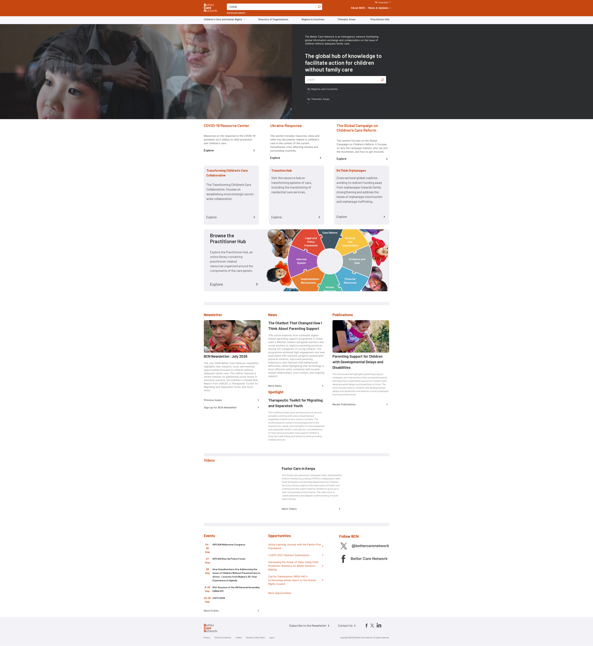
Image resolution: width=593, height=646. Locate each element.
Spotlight (276, 392)
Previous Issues (213, 400)
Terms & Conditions (222, 637)
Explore (209, 150)
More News (275, 385)
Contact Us (345, 625)
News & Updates (378, 7)
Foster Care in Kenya (298, 468)
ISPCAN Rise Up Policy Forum (228, 558)
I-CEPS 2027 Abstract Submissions (288, 555)
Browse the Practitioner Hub (228, 238)
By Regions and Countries (322, 89)
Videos (209, 460)
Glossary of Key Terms (255, 637)
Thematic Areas (346, 19)
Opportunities (279, 535)
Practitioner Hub (380, 19)
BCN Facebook (343, 559)
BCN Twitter (343, 545)
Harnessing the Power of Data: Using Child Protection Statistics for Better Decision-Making (293, 566)
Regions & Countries (313, 19)
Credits (239, 637)
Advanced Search (236, 12)
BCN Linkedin (378, 625)
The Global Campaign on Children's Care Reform (357, 128)
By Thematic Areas (318, 99)
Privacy (207, 637)
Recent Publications (343, 404)
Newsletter (213, 314)
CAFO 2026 (218, 597)
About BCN (358, 7)
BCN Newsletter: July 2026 (225, 356)
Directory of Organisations (273, 19)
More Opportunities (279, 593)
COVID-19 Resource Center (226, 125)
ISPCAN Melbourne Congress (228, 544)
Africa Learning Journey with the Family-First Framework (294, 546)
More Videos (289, 508)
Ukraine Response (286, 125)
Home (213, 628)
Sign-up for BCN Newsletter (220, 407)
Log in (271, 637)
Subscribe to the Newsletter (307, 625)
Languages (383, 2)
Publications (342, 314)
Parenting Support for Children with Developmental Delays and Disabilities (357, 362)
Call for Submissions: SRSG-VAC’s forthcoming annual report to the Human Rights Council (292, 580)
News (272, 314)
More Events (211, 610)
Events (209, 535)
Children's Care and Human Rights (223, 19)
